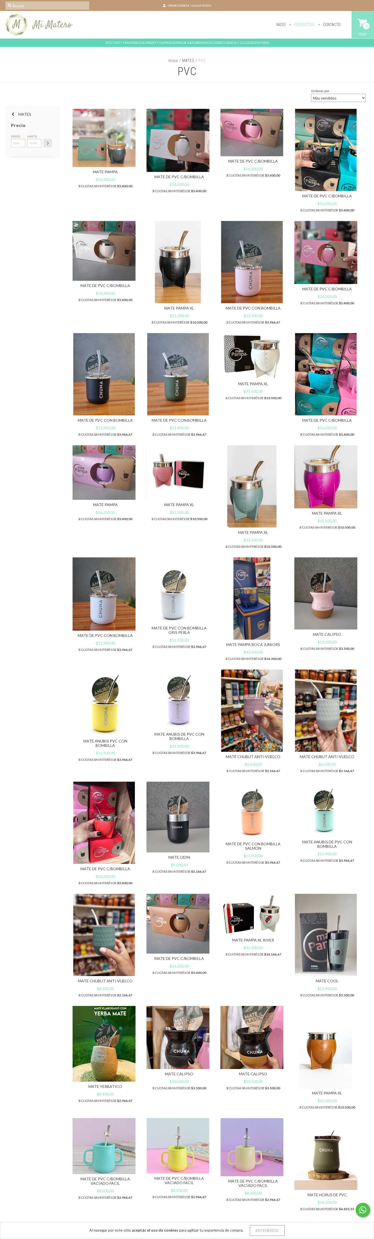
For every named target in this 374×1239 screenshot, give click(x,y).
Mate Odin (179, 857)
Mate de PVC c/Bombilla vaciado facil (105, 1181)
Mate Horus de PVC (327, 1194)
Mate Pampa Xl (179, 504)
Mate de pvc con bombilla (253, 308)
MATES (188, 60)
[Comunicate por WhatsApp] (363, 1210)
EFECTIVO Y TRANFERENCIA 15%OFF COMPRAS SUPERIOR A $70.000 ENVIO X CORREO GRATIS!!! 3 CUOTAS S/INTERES (187, 42)
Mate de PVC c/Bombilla (179, 176)
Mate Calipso (327, 634)
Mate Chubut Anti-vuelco (253, 756)
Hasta (32, 136)
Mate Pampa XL (179, 308)
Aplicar (48, 143)
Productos (304, 24)
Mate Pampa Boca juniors (253, 644)
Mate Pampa (105, 171)
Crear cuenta (178, 5)
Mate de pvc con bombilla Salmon (253, 845)
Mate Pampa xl (253, 532)
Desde (15, 136)
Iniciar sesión (201, 5)
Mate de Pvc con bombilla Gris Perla (179, 630)
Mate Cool (327, 981)
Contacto (331, 24)
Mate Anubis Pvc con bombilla (105, 743)
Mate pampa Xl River (253, 940)
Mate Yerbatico (105, 1086)
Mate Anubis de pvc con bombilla (179, 736)
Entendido (267, 1230)
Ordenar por (320, 91)
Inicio (281, 24)
